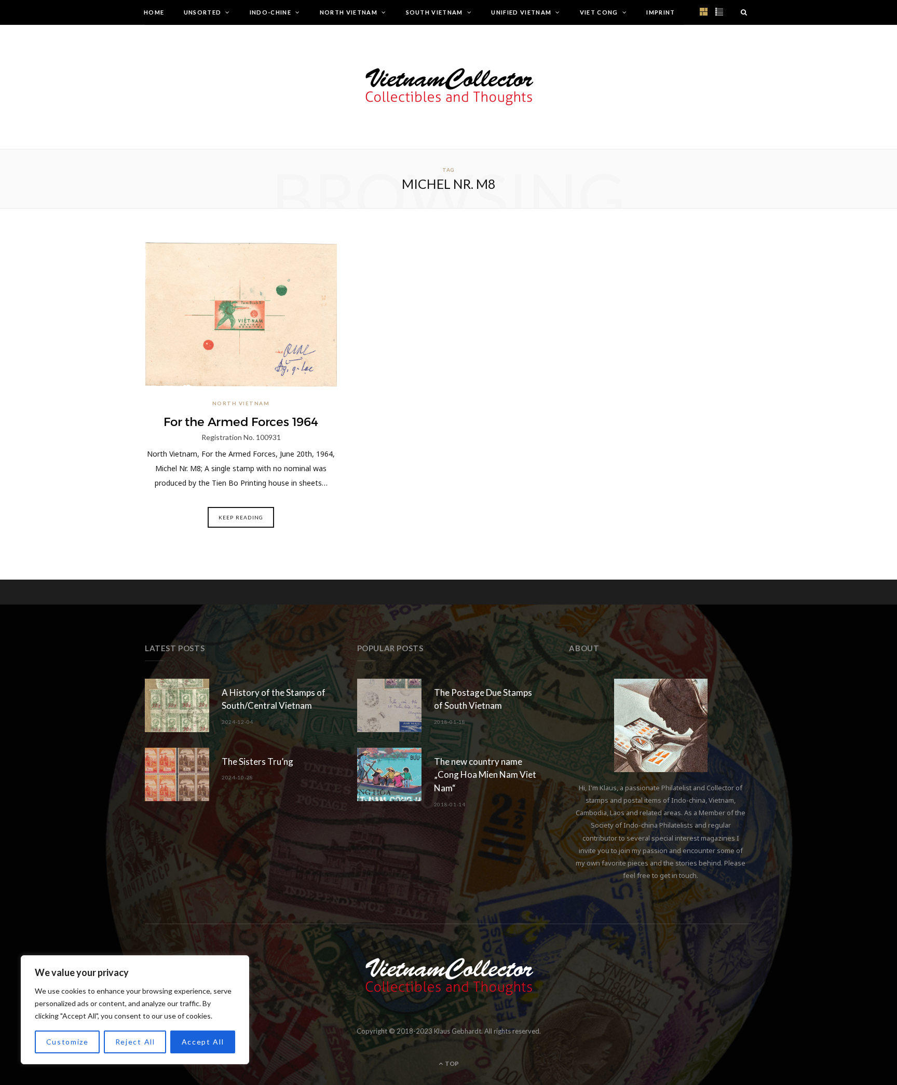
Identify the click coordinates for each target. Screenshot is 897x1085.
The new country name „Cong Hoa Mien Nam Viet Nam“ (485, 775)
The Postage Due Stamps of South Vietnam (483, 699)
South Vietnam (434, 12)
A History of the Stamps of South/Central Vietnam (273, 699)
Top (451, 1063)
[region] (135, 1009)
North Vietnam (348, 12)
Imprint (660, 12)
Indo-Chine (270, 12)
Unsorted (203, 12)
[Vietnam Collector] (449, 87)
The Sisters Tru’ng (257, 761)
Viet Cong (599, 12)
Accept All (203, 1041)
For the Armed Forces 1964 (241, 422)
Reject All (135, 1041)
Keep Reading (241, 517)
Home (154, 12)
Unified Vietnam (521, 12)
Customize (67, 1041)
